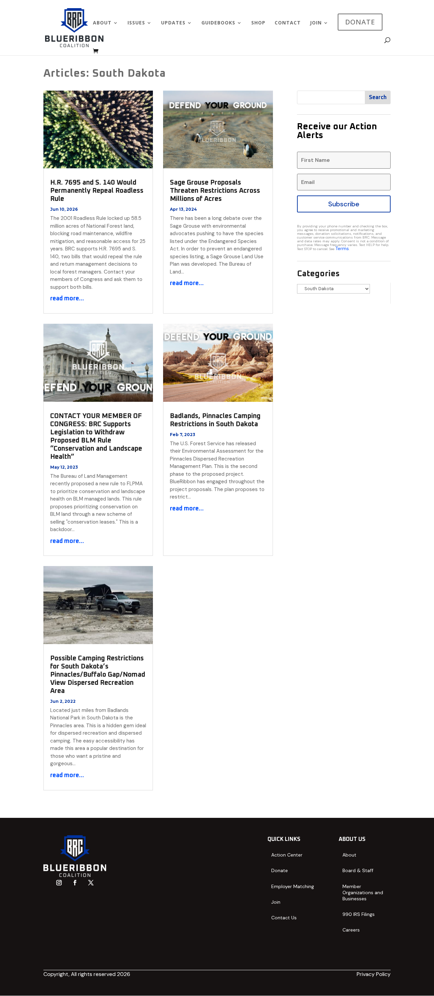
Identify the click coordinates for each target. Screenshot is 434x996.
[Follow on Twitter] (90, 882)
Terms (342, 248)
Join (316, 23)
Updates (173, 23)
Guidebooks (218, 23)
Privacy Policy (374, 974)
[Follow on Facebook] (75, 882)
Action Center (286, 855)
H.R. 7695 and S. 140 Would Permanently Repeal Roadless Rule (96, 190)
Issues (136, 23)
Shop (258, 23)
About (102, 23)
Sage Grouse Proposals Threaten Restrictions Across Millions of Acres (215, 190)
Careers (351, 930)
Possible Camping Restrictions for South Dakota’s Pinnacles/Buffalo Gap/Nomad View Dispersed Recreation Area (97, 674)
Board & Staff (357, 870)
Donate (279, 870)
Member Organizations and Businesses (362, 892)
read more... (67, 299)
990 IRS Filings (358, 914)
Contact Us (284, 918)
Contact (288, 23)
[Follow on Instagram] (59, 882)
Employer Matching (292, 886)
